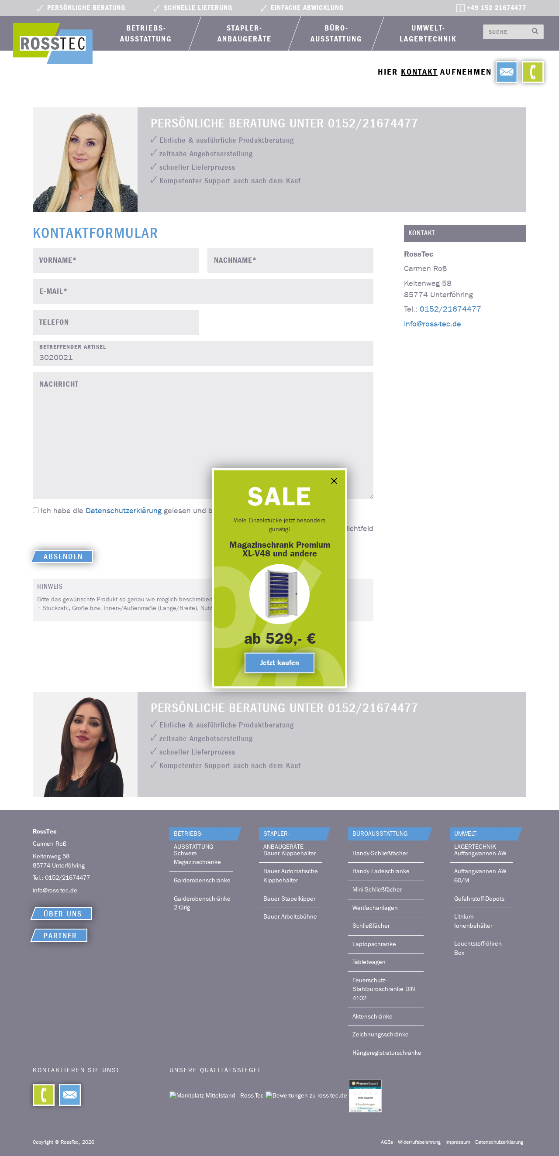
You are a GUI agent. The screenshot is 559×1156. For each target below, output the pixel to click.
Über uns (63, 914)
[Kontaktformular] (68, 1095)
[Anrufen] (531, 72)
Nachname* (235, 260)
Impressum (457, 1142)
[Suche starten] (535, 31)
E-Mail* (53, 291)
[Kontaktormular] (504, 72)
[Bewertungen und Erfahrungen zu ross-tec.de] (307, 1095)
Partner (60, 935)
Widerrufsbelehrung (419, 1142)
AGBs (387, 1142)
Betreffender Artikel (72, 346)
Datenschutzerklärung (124, 510)
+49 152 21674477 (496, 8)
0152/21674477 (450, 309)
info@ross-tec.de (432, 323)
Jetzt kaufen (279, 662)
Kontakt (419, 72)
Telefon (54, 322)
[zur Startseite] (53, 43)
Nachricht (59, 384)
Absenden (63, 556)
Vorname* (58, 260)
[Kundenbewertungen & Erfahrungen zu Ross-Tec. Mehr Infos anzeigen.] (365, 1095)
